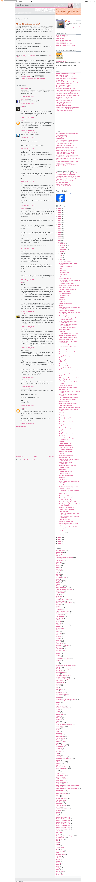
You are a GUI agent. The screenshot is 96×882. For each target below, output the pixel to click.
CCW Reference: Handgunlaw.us (65, 156)
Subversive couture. (65, 488)
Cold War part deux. (65, 473)
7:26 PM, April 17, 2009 (27, 377)
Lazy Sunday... (63, 430)
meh (57, 691)
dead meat (59, 608)
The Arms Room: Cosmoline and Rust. (67, 133)
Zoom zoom (59, 874)
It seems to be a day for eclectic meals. (68, 382)
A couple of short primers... (67, 310)
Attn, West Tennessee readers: (67, 399)
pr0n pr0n (59, 733)
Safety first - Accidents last (64, 758)
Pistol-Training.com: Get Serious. (65, 150)
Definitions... (62, 331)
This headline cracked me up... (68, 498)
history (58, 653)
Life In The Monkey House (63, 675)
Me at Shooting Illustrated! (63, 40)
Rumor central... (63, 511)
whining (58, 856)
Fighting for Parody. (65, 380)
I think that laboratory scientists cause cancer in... (68, 325)
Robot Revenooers (61, 757)
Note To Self (59, 714)
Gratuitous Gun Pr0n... (65, 344)
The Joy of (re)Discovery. (66, 496)
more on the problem (28, 55)
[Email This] (35, 76)
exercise (58, 623)
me (57, 687)
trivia (57, 844)
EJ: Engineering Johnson (63, 99)
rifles (57, 753)
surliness (58, 810)
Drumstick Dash (60, 616)
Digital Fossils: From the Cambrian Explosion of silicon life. (66, 165)
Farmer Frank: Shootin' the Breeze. (66, 181)
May (61, 257)
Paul (22, 120)
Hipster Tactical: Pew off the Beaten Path (68, 95)
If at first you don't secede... (67, 374)
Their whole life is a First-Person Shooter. (68, 410)
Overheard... (59, 723)
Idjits (57, 663)
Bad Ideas (59, 569)
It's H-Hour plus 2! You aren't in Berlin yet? (68, 342)
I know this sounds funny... (67, 283)
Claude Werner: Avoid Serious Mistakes (67, 107)
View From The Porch (25, 5)
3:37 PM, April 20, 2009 (27, 423)
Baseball (58, 570)
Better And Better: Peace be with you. (67, 78)
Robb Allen (24, 208)
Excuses (58, 621)
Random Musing (61, 745)
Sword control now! (64, 457)
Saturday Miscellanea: (65, 445)
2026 (59, 208)
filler (57, 630)
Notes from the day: (64, 291)
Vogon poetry (60, 851)
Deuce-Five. (62, 297)
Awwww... (62, 412)
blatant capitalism (61, 577)
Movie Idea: (62, 372)
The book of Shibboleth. (66, 475)
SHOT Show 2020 (61, 778)
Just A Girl (59, 670)
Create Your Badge (67, 193)
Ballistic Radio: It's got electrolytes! (66, 147)
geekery (58, 641)
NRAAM (58, 716)
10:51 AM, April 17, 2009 (27, 181)
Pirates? (61, 453)
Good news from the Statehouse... (69, 397)
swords (58, 812)
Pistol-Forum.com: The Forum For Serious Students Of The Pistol (66, 152)
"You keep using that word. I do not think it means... (69, 504)
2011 (59, 238)
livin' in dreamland (61, 677)
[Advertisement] (35, 441)
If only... (61, 441)
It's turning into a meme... (66, 521)
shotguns (59, 784)
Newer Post (19, 456)
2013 (59, 234)
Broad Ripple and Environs (64, 589)
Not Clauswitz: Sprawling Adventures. (67, 92)
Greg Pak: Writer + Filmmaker (64, 87)
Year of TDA (59, 871)
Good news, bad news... (66, 350)
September (63, 249)
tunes (57, 846)
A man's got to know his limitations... (66, 463)
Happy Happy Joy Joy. (65, 443)
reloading (59, 748)
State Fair (59, 802)
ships (57, 772)
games (58, 638)
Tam (68, 21)
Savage (58, 760)
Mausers (58, 685)
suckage (58, 807)
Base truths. (62, 436)
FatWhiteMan (24, 88)
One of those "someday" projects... (69, 370)
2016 (59, 228)
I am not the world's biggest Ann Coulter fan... (68, 438)
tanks (57, 834)
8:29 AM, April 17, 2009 (27, 96)
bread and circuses (61, 587)
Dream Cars (59, 614)
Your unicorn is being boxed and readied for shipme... (68, 318)
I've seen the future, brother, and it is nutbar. (69, 391)
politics (58, 731)
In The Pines (59, 80)
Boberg (58, 582)
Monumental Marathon (62, 701)
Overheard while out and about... (68, 337)
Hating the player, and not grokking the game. (69, 491)
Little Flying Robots (62, 104)
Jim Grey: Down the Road (63, 85)
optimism (59, 719)
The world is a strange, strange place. (68, 395)
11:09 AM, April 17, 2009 (27, 248)
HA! (60, 276)
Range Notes (59, 746)
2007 (59, 539)
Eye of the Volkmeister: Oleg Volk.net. (67, 155)
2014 (59, 232)
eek (57, 620)
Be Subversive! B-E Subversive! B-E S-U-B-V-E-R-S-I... (69, 308)
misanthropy (59, 696)
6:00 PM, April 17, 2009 (27, 327)
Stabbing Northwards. (65, 451)
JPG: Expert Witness (62, 182)
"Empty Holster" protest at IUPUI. (68, 333)
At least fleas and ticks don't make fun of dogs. (69, 513)
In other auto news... (65, 261)
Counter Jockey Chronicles (64, 97)
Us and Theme (60, 847)
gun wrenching (60, 650)
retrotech (58, 750)
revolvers (58, 751)
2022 (59, 216)
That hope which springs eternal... (69, 486)
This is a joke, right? (65, 418)
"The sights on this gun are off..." (68, 378)
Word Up (58, 863)
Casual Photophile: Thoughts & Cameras (68, 176)
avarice (58, 565)
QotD (57, 743)
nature (58, 709)
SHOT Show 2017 (61, 773)
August (62, 251)
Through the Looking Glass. (67, 422)
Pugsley (58, 740)
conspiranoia (60, 601)
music (58, 704)
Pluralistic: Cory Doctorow (63, 102)
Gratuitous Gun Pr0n (62, 645)
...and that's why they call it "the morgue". (68, 527)
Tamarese (59, 832)
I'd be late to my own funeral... (68, 327)
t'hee (57, 814)
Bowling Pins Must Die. (66, 303)
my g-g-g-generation (62, 707)
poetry (58, 729)
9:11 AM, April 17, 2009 (27, 117)
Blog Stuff (59, 581)
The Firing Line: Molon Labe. (64, 137)
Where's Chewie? (61, 854)
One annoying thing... (65, 428)
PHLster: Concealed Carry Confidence (67, 140)
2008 (59, 537)
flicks (57, 631)
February (62, 533)
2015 (59, 230)
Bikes (57, 576)
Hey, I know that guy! (65, 287)
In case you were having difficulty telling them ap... (69, 321)
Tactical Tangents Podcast (63, 148)
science (58, 763)
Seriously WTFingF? (62, 768)
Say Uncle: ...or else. (62, 75)
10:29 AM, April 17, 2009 (27, 148)
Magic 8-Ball (59, 680)
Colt (57, 598)
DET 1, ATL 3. (63, 494)
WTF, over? (62, 362)
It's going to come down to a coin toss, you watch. (69, 459)
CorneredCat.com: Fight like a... (65, 143)
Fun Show (59, 633)
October (62, 247)
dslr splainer (59, 618)
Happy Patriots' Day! (65, 368)
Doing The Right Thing (62, 611)
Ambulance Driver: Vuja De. (64, 110)
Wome (58, 861)
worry (57, 864)
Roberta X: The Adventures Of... (65, 77)
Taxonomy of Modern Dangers (65, 836)
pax (22, 282)
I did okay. (62, 301)
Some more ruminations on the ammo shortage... (68, 347)
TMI (57, 841)
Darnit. (61, 420)
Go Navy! (61, 424)
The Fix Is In (59, 839)
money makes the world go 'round (66, 699)
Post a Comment (21, 426)
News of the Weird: (64, 329)
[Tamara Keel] (60, 201)
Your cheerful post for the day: (68, 403)
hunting (58, 660)
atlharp (23, 106)
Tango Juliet (24, 99)
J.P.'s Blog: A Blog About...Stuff (65, 88)
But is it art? (59, 591)
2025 (59, 210)
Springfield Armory (61, 800)
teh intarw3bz (41, 78)
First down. (62, 477)
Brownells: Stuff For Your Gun (65, 145)
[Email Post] (33, 76)
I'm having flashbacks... (66, 449)
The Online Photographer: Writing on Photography (67, 178)
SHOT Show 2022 (61, 782)
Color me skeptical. (64, 519)
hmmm (58, 655)
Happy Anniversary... (65, 356)
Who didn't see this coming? (67, 465)
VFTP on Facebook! (62, 37)
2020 (59, 220)
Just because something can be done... (68, 263)
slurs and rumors (61, 792)
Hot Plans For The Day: (65, 500)
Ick (57, 662)
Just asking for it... (64, 316)
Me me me (59, 689)
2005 (59, 543)
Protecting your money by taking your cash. (68, 524)
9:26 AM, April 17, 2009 (27, 130)
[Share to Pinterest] (43, 76)
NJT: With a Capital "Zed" (63, 186)
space (57, 797)
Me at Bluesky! (60, 38)
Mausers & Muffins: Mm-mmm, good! (67, 93)
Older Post (51, 456)
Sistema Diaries (60, 790)
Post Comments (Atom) (30, 460)
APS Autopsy (60, 560)
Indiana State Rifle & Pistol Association (67, 161)
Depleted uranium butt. (65, 471)
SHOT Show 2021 (61, 780)
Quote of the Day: (64, 272)
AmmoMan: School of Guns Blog (65, 142)
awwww (58, 567)
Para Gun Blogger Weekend (64, 724)
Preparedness (32, 78)
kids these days (60, 672)
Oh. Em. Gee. (63, 479)
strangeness (59, 803)
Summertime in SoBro (62, 808)
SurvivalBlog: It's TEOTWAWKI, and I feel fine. (68, 159)
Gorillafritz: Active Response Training (67, 82)
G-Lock (58, 635)
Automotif (59, 564)
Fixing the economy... (65, 432)
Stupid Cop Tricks (61, 805)
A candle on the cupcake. (66, 509)
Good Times (59, 643)
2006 (59, 541)
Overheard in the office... (66, 405)
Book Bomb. (62, 469)
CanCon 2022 (60, 592)
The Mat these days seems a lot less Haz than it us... (69, 313)
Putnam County (60, 741)
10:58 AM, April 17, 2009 (27, 205)
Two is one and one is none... (67, 358)
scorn (57, 765)
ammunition (59, 559)
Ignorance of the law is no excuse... (69, 285)
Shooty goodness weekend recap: (69, 352)
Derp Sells (59, 609)
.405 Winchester (60, 550)
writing (58, 868)
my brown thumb (61, 706)
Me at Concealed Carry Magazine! (65, 45)
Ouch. (61, 268)
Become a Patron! (61, 61)
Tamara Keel (59, 193)
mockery (58, 697)
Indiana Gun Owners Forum (64, 163)
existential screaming (62, 625)
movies (58, 702)
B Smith (23, 408)
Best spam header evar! (66, 339)
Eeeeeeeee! (62, 299)
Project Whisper (60, 738)
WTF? (57, 869)
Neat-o (58, 711)
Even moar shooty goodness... (68, 335)
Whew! (61, 305)
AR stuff (58, 562)
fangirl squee (60, 628)
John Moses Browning (62, 669)
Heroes (58, 652)
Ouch (57, 721)
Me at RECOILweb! (61, 42)
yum (57, 873)
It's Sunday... (63, 426)
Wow (57, 866)
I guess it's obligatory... (66, 266)
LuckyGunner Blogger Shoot (64, 679)
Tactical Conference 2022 (63, 822)
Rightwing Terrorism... (65, 360)
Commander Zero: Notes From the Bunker (68, 90)
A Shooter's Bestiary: (65, 293)
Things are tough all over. (66, 507)
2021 (59, 218)
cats (57, 594)
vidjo (57, 849)
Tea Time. (62, 376)
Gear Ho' (58, 640)
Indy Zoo (58, 667)
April (61, 259)
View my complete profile (72, 27)
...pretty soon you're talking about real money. (69, 517)
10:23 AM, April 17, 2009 (27, 137)
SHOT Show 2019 (61, 777)
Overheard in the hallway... (67, 366)
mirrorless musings (62, 694)
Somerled (23, 313)
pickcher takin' (60, 726)
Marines (58, 684)
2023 (59, 214)
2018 (59, 224)
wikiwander (59, 858)
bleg (57, 579)
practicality (59, 735)
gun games (59, 647)
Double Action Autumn (62, 613)
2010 (59, 240)
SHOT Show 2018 (61, 775)
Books (58, 584)
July (61, 253)
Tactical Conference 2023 (63, 824)
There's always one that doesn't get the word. (69, 482)
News (57, 713)
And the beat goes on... (66, 354)
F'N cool (58, 626)
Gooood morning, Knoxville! (67, 502)
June (61, 255)
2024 (59, 212)
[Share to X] (39, 76)
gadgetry (58, 636)
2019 (59, 222)
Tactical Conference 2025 (63, 827)
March (61, 531)
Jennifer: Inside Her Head (63, 105)
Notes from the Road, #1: (66, 447)
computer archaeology (62, 599)
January (62, 534)
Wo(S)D (58, 859)
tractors (58, 842)
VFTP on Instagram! (62, 35)
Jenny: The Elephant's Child (64, 100)
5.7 (57, 555)
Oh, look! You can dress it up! (67, 289)
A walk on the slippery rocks (64, 557)
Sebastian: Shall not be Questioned (66, 173)
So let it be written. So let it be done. (69, 407)
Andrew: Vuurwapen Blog (63, 184)
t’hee (57, 815)
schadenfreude (60, 762)
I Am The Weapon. (64, 467)
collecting (59, 596)
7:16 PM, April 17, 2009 (27, 348)
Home (35, 456)
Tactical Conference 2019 (63, 819)
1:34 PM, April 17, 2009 (27, 311)
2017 (59, 226)
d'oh (57, 606)
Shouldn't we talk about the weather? (67, 788)
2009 (59, 242)
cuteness (58, 604)
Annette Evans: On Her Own (64, 83)
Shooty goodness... (64, 364)
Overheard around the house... (68, 387)
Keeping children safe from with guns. (68, 415)
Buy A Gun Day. (63, 389)
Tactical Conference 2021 (63, 820)
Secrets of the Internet (62, 767)
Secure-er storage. (64, 401)
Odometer (59, 718)
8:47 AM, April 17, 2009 (27, 103)
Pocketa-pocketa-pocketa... (67, 434)
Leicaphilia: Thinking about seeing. (66, 174)
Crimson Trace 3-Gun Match (64, 603)
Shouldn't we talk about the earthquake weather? (67, 786)
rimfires (58, 755)
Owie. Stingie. (63, 274)
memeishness (60, 692)
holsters (58, 657)
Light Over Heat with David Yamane (66, 109)
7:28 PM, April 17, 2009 (27, 386)
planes (58, 728)
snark (57, 795)
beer (57, 572)
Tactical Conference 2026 (63, 829)
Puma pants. (62, 270)
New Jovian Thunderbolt (28, 133)
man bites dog (60, 682)
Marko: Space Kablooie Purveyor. (65, 73)
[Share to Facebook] (41, 76)
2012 (59, 236)
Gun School (59, 648)
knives (58, 674)
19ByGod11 (59, 552)
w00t (57, 852)
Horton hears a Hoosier (62, 658)
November (63, 245)
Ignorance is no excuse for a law (65, 665)
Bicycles (58, 574)
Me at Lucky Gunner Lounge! (64, 43)
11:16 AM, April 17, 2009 (27, 280)
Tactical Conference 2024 (63, 825)
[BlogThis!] (37, 76)
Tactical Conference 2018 (63, 817)
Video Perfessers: (64, 484)
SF (57, 770)
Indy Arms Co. (60, 138)
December (63, 243)
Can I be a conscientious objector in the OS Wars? (69, 281)
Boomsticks (24, 78)
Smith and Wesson (61, 793)
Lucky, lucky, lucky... (65, 278)
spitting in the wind (61, 798)
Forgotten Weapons (61, 135)
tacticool (58, 830)
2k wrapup (59, 554)
